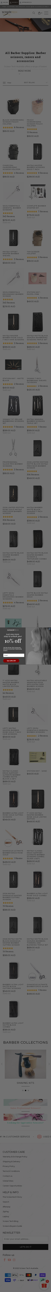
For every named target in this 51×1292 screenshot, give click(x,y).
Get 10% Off (11, 661)
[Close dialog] (50, 629)
